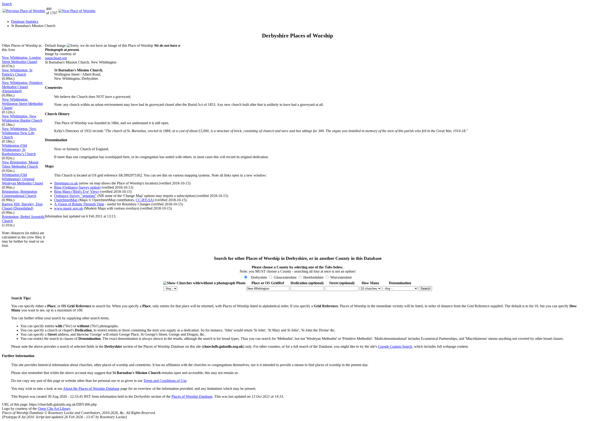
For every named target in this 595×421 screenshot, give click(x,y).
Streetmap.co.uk (66, 183)
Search (7, 4)
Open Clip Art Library (54, 409)
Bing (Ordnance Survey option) (77, 187)
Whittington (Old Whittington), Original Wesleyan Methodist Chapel (22, 179)
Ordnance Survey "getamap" (75, 196)
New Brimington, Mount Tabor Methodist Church (20, 164)
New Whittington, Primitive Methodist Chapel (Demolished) (22, 87)
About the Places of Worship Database (91, 389)
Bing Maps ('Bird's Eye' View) (76, 192)
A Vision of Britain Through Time (79, 204)
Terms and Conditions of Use (164, 381)
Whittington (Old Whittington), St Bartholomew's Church (19, 150)
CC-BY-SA (144, 200)
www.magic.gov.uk (68, 208)
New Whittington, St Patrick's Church (17, 72)
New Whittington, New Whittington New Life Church (19, 133)
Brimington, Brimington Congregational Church (19, 194)
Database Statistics (24, 21)
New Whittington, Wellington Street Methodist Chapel (22, 103)
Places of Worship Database (192, 396)
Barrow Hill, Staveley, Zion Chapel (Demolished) (22, 206)
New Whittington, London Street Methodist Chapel (21, 60)
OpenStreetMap (65, 200)
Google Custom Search (395, 346)
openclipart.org (56, 58)
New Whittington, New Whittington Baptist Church (22, 118)
